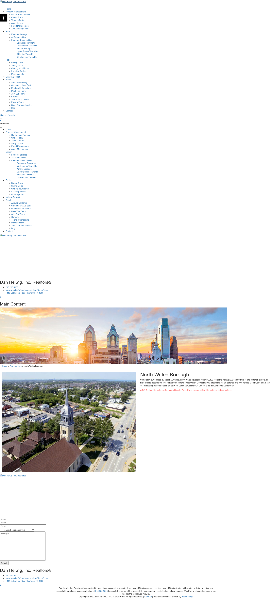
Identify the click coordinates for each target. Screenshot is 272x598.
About (8, 79)
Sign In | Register (7, 114)
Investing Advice (18, 71)
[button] (3, 18)
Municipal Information (21, 88)
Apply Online (17, 23)
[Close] (1, 127)
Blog (13, 107)
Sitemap (148, 596)
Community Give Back (21, 85)
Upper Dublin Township (27, 51)
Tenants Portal (17, 20)
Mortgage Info (17, 73)
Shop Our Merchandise (21, 105)
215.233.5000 (12, 287)
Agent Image (187, 596)
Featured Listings (19, 34)
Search (9, 31)
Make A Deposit (13, 76)
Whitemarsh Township (27, 45)
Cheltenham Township (27, 56)
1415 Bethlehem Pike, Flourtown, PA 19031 (25, 292)
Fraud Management (20, 25)
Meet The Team (18, 90)
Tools (8, 59)
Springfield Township (26, 42)
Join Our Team (18, 93)
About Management (20, 28)
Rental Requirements (20, 14)
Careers (15, 96)
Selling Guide (17, 65)
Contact (9, 110)
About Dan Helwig (19, 82)
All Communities (18, 37)
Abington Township (25, 54)
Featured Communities (21, 39)
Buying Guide (17, 62)
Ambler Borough (24, 48)
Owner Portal (17, 17)
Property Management (16, 11)
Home (8, 8)
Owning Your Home (20, 68)
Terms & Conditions (20, 99)
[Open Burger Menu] (1, 118)
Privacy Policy (17, 102)
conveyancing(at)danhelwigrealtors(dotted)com (27, 290)
